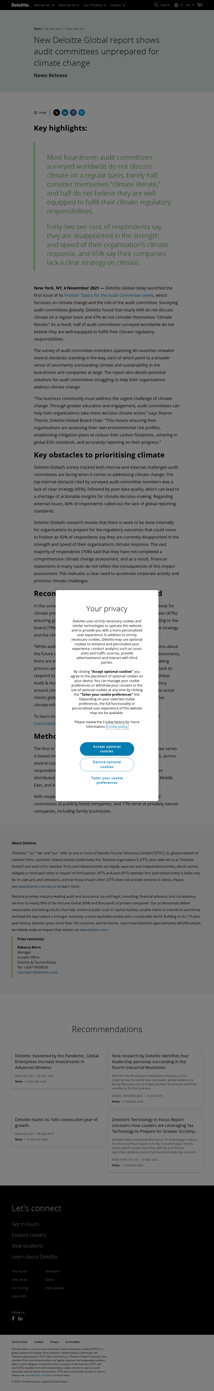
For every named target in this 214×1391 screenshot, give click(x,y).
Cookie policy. (117, 726)
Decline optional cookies (107, 764)
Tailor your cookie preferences (107, 780)
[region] (107, 695)
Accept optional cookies (107, 748)
